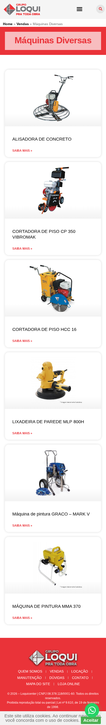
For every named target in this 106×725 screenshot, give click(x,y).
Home (8, 24)
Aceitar (90, 720)
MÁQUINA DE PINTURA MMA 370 (46, 606)
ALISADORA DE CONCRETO (41, 139)
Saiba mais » (22, 150)
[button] (79, 9)
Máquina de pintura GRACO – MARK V (51, 514)
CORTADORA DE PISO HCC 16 (44, 329)
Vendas (23, 24)
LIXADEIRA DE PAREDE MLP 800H (48, 421)
